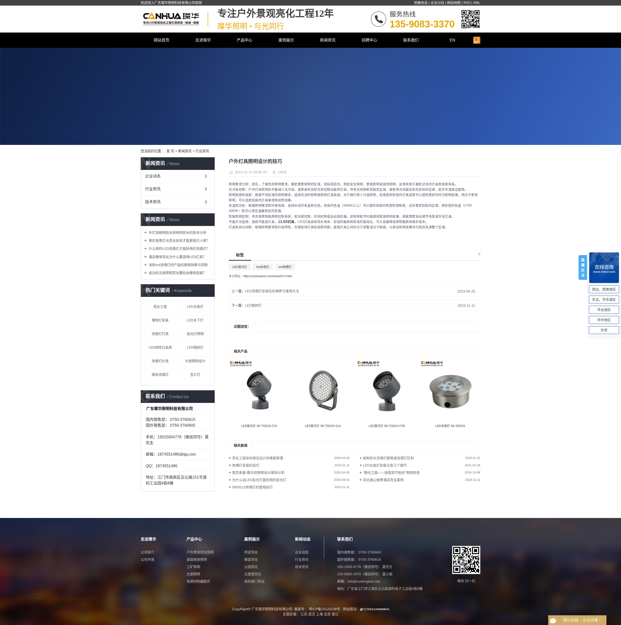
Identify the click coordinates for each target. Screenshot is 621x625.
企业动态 (153, 176)
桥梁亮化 (251, 552)
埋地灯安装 (160, 320)
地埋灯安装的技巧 (245, 465)
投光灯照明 (195, 334)
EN (452, 40)
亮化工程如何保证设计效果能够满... (259, 458)
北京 (327, 614)
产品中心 (244, 40)
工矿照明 (193, 567)
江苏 (304, 614)
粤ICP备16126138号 (324, 609)
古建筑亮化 (252, 574)
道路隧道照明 (197, 559)
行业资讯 (202, 151)
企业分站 (437, 3)
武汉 (311, 614)
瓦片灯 (195, 374)
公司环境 (147, 559)
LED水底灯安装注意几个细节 (385, 465)
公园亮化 (251, 567)
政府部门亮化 (254, 581)
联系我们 (411, 40)
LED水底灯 (195, 306)
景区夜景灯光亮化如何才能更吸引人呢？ (179, 240)
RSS (467, 3)
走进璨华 (203, 40)
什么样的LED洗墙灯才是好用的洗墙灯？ (179, 248)
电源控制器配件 (198, 581)
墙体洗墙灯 (160, 374)
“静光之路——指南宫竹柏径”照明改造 (391, 473)
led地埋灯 (285, 267)
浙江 (335, 614)
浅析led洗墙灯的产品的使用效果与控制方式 (179, 265)
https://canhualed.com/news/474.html (267, 276)
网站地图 (454, 3)
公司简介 (147, 552)
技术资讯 (153, 202)
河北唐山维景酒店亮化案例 (383, 480)
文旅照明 (193, 574)
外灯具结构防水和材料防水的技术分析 (177, 232)
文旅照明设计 (195, 361)
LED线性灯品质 (160, 347)
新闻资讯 (327, 40)
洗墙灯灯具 (160, 334)
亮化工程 (160, 306)
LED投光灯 (239, 267)
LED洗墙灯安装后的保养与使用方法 (272, 291)
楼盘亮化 (251, 559)
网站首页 (161, 40)
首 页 (170, 151)
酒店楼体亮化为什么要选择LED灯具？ (177, 257)
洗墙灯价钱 (160, 361)
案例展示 (286, 40)
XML (476, 3)
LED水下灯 (195, 320)
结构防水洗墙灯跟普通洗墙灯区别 (388, 458)
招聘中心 (369, 40)
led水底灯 (262, 267)
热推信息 (421, 3)
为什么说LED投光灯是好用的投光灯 (259, 480)
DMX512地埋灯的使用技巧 (252, 487)
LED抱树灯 (195, 347)
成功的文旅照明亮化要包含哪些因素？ (177, 273)
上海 (319, 614)
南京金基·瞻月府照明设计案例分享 (258, 473)
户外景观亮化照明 (200, 552)
